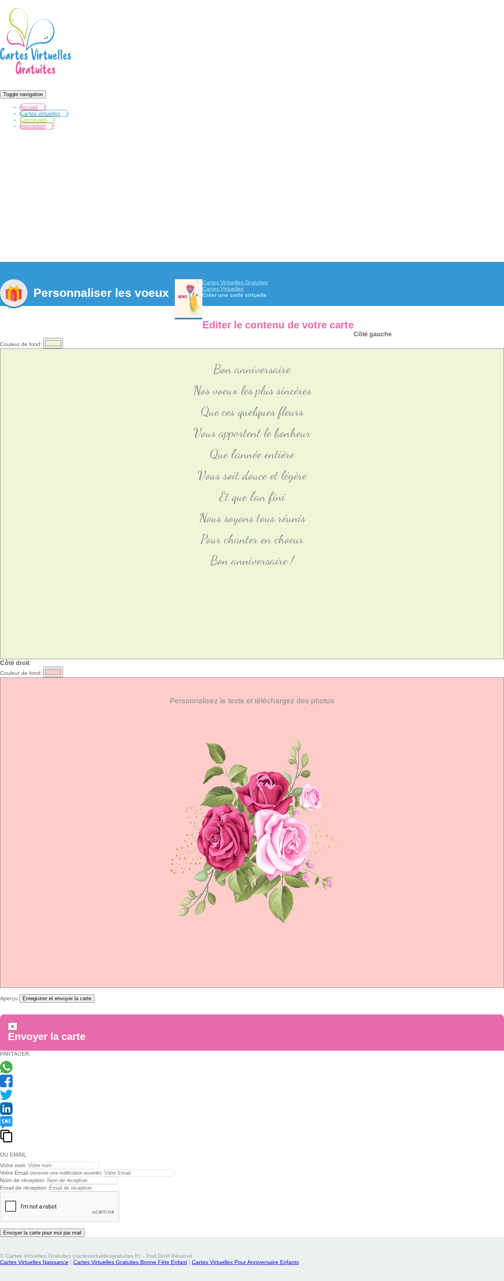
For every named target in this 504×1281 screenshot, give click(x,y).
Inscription (33, 126)
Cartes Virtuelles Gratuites (235, 282)
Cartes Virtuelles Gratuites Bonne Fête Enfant (130, 1262)
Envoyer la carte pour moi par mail (42, 1233)
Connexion (33, 120)
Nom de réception (22, 1180)
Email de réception (23, 1188)
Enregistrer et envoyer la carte (56, 998)
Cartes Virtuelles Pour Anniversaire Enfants (245, 1262)
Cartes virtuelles (40, 113)
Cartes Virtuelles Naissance (34, 1262)
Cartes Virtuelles (222, 288)
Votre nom (13, 1165)
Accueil (29, 107)
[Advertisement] (252, 201)
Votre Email (14, 1173)
